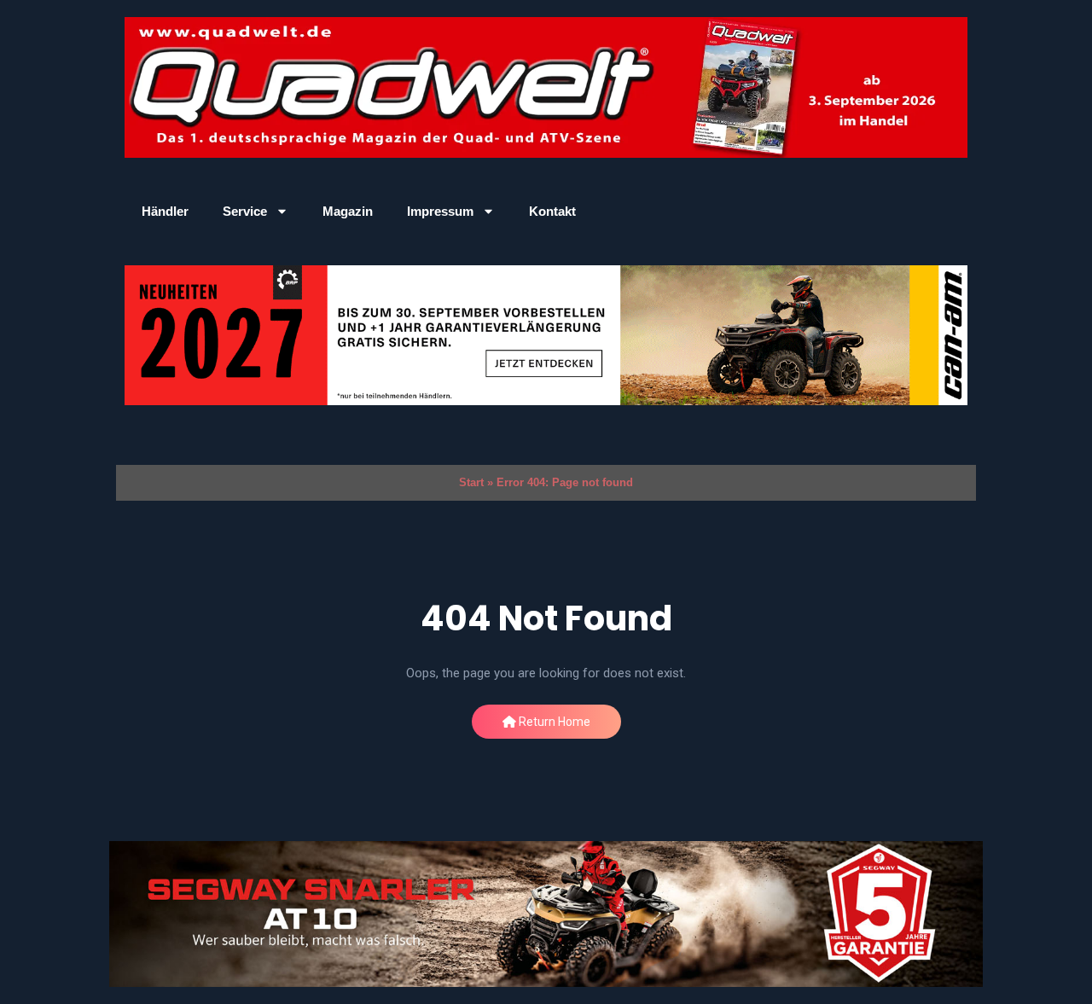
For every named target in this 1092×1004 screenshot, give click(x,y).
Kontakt (552, 211)
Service (245, 211)
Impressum (440, 211)
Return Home (553, 721)
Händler (165, 211)
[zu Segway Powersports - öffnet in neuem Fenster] (546, 914)
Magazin (347, 211)
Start (471, 482)
